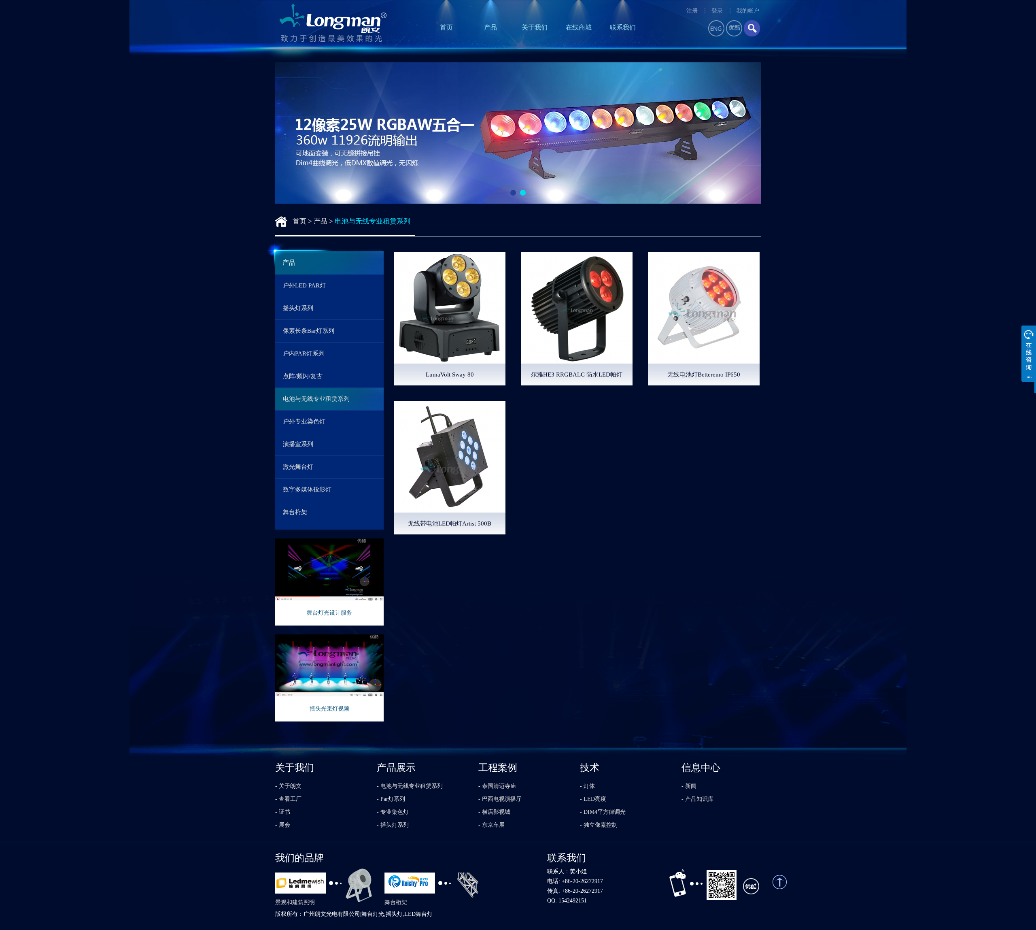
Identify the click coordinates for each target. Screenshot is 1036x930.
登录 (717, 11)
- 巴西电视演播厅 (500, 799)
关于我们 (535, 27)
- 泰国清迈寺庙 (497, 786)
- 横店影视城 (494, 812)
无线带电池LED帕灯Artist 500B (449, 523)
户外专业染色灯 (304, 421)
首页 (446, 27)
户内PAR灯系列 (304, 353)
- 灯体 (587, 786)
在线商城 (579, 27)
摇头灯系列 (298, 308)
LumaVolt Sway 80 (450, 374)
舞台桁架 (295, 512)
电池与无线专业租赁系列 (372, 221)
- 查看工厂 (288, 799)
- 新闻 (688, 786)
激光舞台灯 (298, 467)
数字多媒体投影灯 (307, 489)
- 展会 (282, 825)
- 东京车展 (491, 825)
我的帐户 (748, 11)
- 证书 (282, 812)
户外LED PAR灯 (304, 285)
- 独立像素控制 (599, 825)
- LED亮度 (593, 799)
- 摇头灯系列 (393, 825)
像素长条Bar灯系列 (308, 331)
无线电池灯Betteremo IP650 (703, 374)
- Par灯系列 (391, 799)
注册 (692, 11)
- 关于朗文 (288, 786)
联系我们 (623, 27)
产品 (490, 27)
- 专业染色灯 (393, 812)
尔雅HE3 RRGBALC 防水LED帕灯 (576, 374)
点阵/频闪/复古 (303, 376)
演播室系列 (298, 444)
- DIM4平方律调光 (603, 812)
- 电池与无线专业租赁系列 (410, 786)
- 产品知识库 (697, 799)
